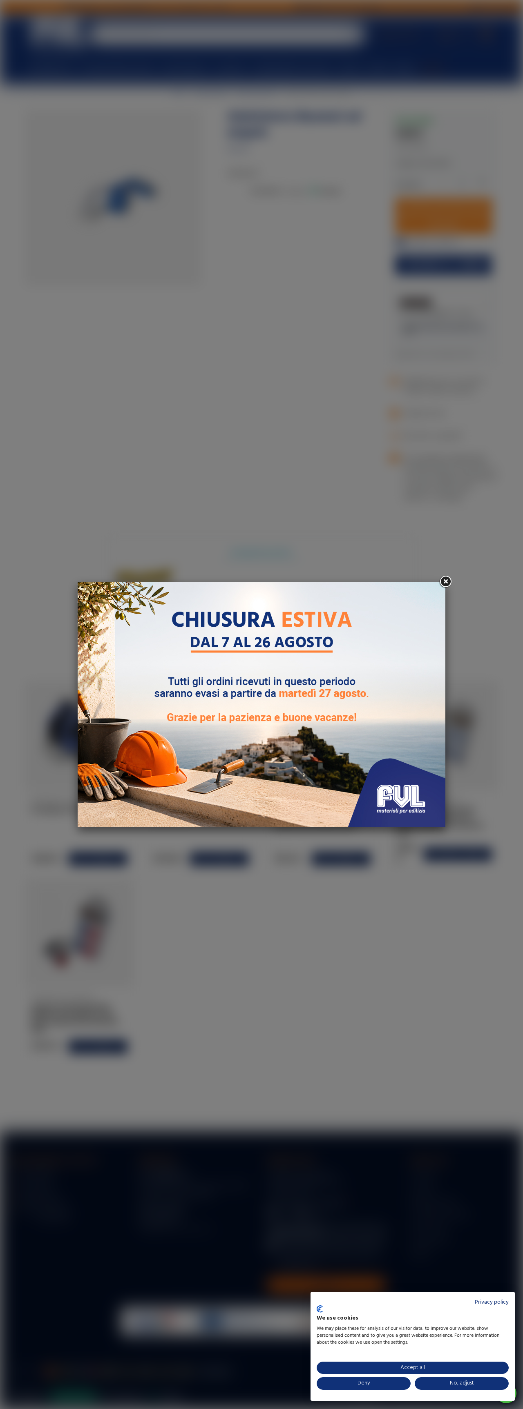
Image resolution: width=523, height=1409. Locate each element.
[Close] (445, 581)
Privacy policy (492, 1302)
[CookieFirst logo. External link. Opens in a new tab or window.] (320, 1309)
